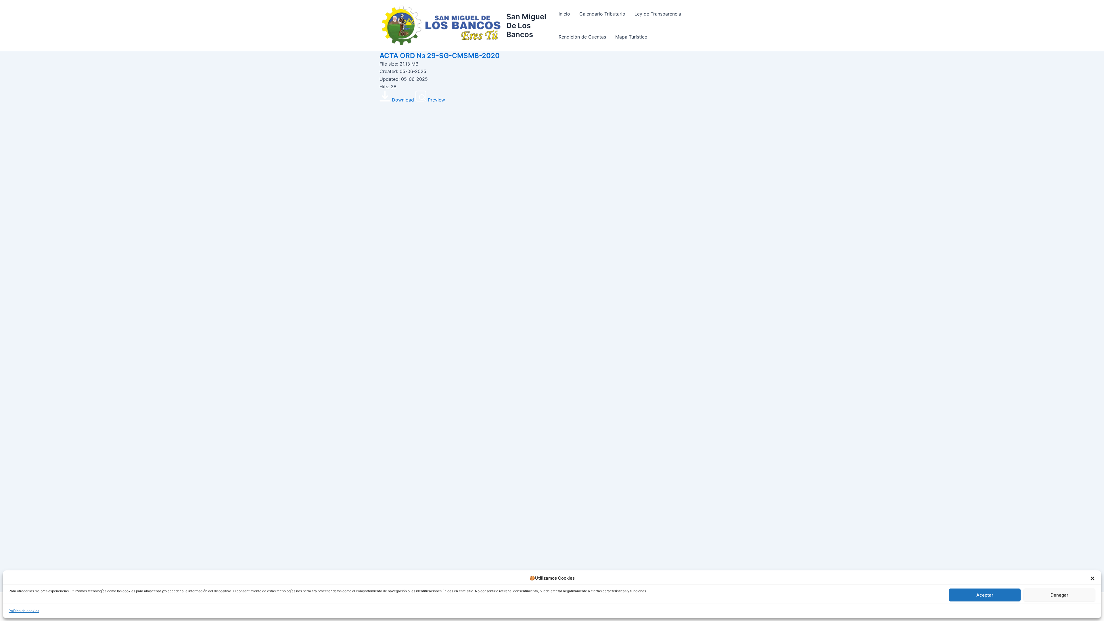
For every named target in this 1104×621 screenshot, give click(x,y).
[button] (1092, 578)
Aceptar (984, 595)
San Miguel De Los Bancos (526, 25)
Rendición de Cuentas (582, 37)
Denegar (1059, 595)
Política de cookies (24, 611)
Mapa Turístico (631, 37)
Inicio (564, 14)
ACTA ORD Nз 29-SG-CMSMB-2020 (439, 55)
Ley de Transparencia (658, 14)
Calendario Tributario (602, 14)
